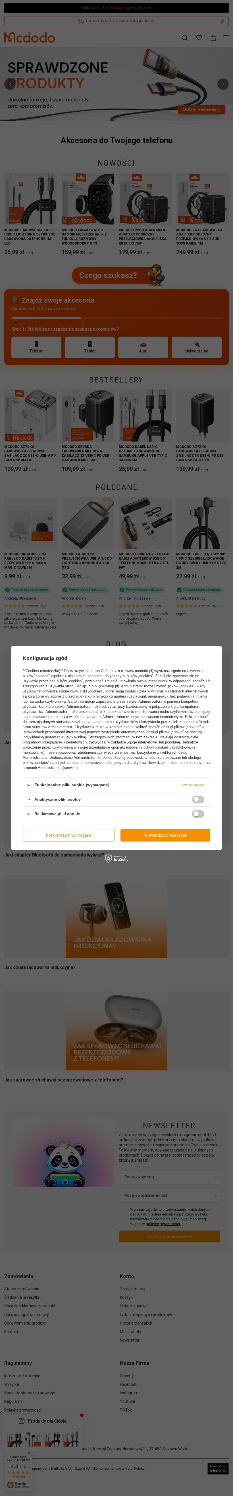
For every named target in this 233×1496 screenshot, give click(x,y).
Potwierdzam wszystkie (165, 835)
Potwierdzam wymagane (68, 835)
